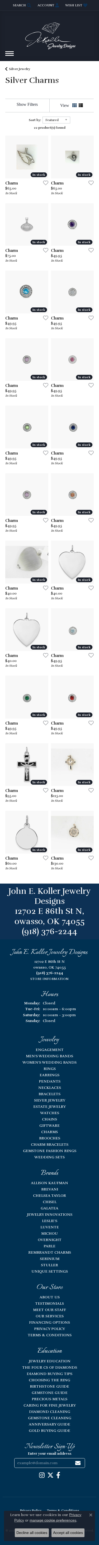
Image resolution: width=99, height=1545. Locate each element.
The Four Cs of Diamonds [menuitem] (49, 1367)
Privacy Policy (49, 1328)
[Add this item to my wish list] (44, 182)
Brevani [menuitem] (49, 1189)
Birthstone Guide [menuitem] (49, 1386)
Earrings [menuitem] (49, 1075)
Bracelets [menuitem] (49, 1094)
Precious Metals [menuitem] (49, 1399)
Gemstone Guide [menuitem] (50, 1392)
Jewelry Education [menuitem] (49, 1361)
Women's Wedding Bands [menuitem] (49, 1062)
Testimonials (49, 1303)
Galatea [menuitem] (49, 1208)
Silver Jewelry (19, 69)
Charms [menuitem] (49, 1131)
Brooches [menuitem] (49, 1138)
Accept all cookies (68, 1533)
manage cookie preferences (53, 1520)
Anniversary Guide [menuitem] (49, 1424)
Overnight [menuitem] (50, 1239)
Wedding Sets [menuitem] (49, 1157)
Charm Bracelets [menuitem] (49, 1144)
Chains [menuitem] (49, 1119)
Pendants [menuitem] (49, 1081)
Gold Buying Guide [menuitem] (49, 1430)
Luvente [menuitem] (49, 1227)
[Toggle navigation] (9, 56)
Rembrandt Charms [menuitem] (49, 1252)
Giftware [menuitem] (49, 1125)
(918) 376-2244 (49, 931)
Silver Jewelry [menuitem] (49, 1100)
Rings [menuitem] (50, 1068)
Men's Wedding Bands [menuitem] (49, 1056)
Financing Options (49, 1322)
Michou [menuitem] (49, 1233)
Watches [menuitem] (49, 1112)
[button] (21, 5)
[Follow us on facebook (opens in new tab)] (58, 1475)
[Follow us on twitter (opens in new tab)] (50, 1475)
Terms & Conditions (50, 1335)
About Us (50, 1297)
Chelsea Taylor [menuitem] (49, 1195)
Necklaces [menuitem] (49, 1087)
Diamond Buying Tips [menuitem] (49, 1373)
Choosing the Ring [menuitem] (49, 1380)
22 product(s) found (49, 127)
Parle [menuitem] (49, 1246)
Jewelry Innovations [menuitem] (49, 1214)
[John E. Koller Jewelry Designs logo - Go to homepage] (49, 33)
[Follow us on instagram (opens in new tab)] (42, 1475)
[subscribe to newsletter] (78, 1463)
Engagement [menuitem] (50, 1049)
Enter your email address (49, 1453)
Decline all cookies (31, 1533)
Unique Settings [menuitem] (49, 1271)
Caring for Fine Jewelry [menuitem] (49, 1405)
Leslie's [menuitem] (49, 1220)
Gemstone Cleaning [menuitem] (49, 1418)
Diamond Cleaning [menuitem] (49, 1411)
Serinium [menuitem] (49, 1258)
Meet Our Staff (49, 1309)
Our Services (50, 1316)
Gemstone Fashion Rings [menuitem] (49, 1150)
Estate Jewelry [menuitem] (49, 1106)
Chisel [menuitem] (49, 1201)
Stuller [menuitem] (49, 1265)
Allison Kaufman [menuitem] (49, 1182)
